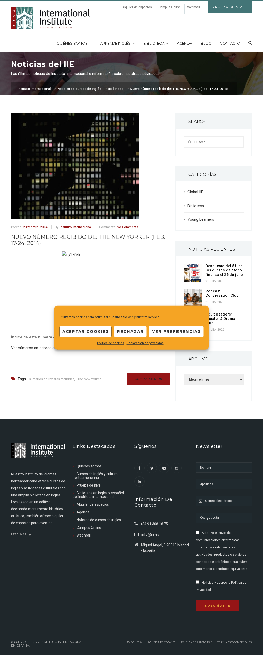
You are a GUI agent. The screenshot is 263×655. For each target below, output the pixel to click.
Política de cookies (110, 343)
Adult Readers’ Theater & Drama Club (220, 318)
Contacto (230, 43)
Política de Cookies (162, 642)
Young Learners (200, 219)
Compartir (146, 379)
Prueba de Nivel (230, 7)
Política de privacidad (196, 642)
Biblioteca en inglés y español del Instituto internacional (98, 495)
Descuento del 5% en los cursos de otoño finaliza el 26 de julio (224, 270)
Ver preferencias (176, 331)
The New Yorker (89, 379)
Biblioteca (153, 43)
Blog (206, 43)
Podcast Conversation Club (222, 293)
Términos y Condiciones (234, 642)
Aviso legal (135, 642)
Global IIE (195, 192)
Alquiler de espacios (137, 7)
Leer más (19, 534)
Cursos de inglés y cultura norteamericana (95, 476)
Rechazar (130, 331)
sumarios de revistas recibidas (51, 379)
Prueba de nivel (89, 485)
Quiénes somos (72, 43)
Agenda (184, 43)
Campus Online (169, 7)
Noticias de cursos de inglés (99, 520)
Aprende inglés (115, 43)
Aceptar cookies (85, 331)
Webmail (193, 7)
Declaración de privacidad (145, 343)
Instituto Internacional (76, 227)
